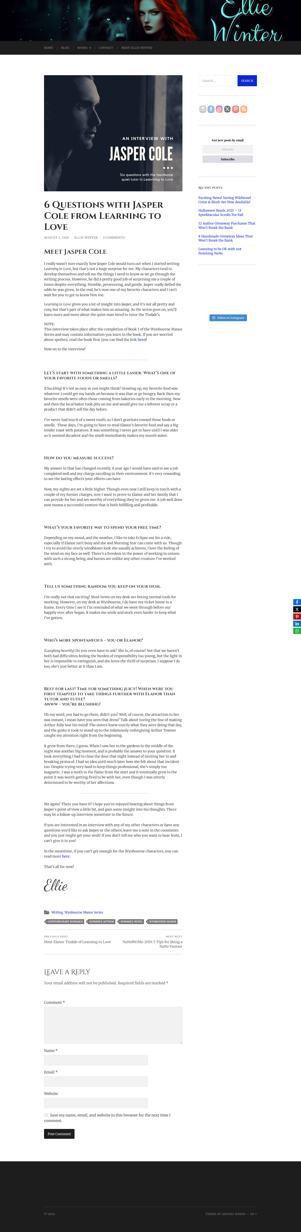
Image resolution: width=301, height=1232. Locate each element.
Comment (54, 1002)
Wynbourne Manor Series (83, 912)
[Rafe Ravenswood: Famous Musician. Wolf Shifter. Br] (248, 306)
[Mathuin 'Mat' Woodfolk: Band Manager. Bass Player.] (248, 293)
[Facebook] (297, 602)
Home (48, 48)
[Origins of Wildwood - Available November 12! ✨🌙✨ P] (207, 306)
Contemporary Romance (65, 921)
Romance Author (101, 921)
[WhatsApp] (297, 631)
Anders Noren (234, 1214)
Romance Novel (132, 921)
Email (51, 1072)
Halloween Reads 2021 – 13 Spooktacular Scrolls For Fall (220, 212)
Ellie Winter (86, 237)
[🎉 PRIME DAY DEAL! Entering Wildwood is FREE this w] (207, 281)
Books (83, 48)
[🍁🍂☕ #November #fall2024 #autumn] (228, 306)
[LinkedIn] (297, 624)
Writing (57, 912)
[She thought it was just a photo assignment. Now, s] (228, 281)
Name (51, 1050)
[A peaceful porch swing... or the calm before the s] (207, 293)
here (141, 339)
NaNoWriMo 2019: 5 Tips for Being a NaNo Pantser (152, 941)
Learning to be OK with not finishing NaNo (219, 251)
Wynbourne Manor (162, 921)
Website (51, 1093)
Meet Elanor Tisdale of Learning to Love (77, 939)
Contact (106, 48)
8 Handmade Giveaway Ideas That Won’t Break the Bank (225, 238)
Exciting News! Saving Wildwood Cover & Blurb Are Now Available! (224, 200)
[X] (297, 609)
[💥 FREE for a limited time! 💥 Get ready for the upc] (228, 293)
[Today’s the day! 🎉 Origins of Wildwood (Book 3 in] (248, 281)
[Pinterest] (297, 617)
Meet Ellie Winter (137, 48)
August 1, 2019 (56, 237)
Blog (65, 48)
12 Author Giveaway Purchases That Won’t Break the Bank (226, 225)
